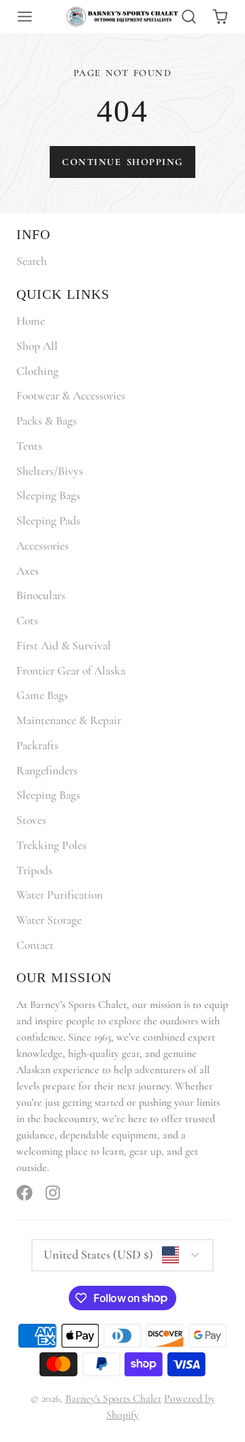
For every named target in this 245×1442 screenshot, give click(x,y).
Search (31, 261)
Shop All (37, 346)
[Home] (123, 16)
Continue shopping (122, 162)
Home (30, 321)
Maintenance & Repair (68, 720)
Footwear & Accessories (70, 396)
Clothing (37, 371)
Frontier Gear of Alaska (70, 671)
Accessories (42, 546)
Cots (27, 620)
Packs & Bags (46, 421)
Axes (27, 571)
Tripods (34, 870)
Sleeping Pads (48, 520)
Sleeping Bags (48, 495)
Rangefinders (47, 770)
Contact (35, 945)
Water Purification (59, 895)
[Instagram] (54, 1193)
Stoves (31, 820)
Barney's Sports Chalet (113, 1398)
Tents (29, 446)
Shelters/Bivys (49, 471)
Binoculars (40, 595)
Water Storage (49, 920)
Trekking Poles (51, 845)
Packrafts (37, 745)
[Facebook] (24, 1193)
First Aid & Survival (63, 645)
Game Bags (42, 695)
